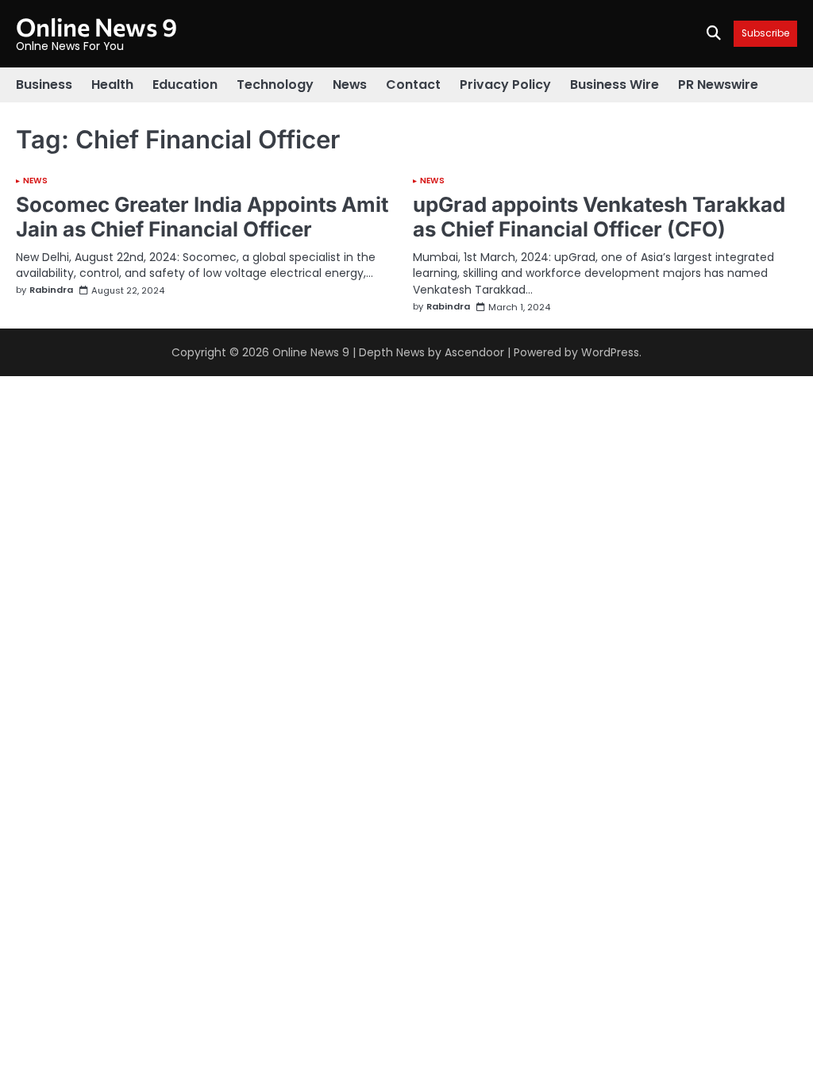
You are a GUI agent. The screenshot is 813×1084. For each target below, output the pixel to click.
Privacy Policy (505, 84)
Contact (413, 84)
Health (112, 84)
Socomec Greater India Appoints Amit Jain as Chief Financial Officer (202, 216)
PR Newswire (718, 84)
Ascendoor (474, 352)
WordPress (610, 352)
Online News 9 (96, 26)
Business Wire (614, 84)
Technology (275, 84)
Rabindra (51, 290)
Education (185, 84)
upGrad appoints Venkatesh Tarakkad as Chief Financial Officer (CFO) (599, 216)
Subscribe (765, 34)
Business (44, 84)
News (350, 84)
